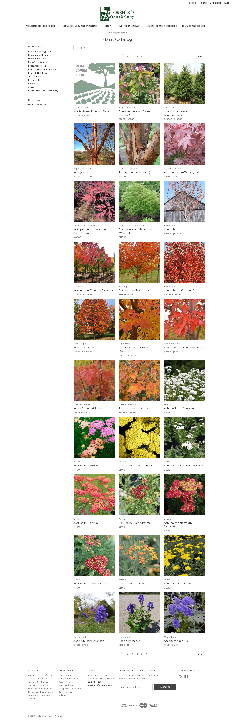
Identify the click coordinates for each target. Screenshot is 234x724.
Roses (31, 83)
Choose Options (94, 86)
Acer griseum (81, 172)
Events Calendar (129, 26)
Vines (31, 87)
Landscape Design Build (40, 692)
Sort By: (78, 47)
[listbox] (94, 47)
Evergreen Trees (37, 65)
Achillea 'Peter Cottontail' (180, 408)
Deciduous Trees (37, 58)
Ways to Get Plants (38, 682)
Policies (62, 695)
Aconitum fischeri (129, 640)
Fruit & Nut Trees (38, 72)
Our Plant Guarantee (39, 695)
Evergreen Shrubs (38, 62)
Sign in (204, 3)
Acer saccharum (83, 347)
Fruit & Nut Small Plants (42, 69)
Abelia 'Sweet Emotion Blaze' (91, 111)
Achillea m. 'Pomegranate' (135, 522)
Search (193, 3)
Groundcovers (36, 76)
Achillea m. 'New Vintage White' (184, 465)
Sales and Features (38, 685)
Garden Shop (65, 682)
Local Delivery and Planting (80, 26)
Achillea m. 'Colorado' (86, 465)
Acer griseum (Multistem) (134, 172)
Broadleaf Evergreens (40, 51)
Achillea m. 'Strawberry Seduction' (178, 524)
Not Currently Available (140, 86)
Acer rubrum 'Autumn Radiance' (93, 290)
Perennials (34, 80)
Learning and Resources (162, 26)
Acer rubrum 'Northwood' (135, 290)
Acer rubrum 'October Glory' (182, 290)
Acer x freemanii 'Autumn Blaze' (184, 347)
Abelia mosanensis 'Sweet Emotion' (135, 113)
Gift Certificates (66, 685)
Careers (32, 698)
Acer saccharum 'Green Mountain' (133, 349)
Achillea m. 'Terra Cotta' (133, 583)
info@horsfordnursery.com (101, 685)
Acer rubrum (172, 229)
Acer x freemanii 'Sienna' (134, 408)
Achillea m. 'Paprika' (85, 522)
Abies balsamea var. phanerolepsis (176, 113)
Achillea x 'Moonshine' (177, 583)
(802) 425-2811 (94, 682)
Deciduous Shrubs (38, 54)
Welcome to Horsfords (41, 26)
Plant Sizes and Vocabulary (43, 90)
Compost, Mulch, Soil (69, 678)
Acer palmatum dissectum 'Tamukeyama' (90, 231)
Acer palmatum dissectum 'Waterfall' (135, 231)
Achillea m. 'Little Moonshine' (137, 465)
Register (217, 3)
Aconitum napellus (176, 640)
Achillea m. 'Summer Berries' (91, 583)
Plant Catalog (65, 675)
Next (200, 56)
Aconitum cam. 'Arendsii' (88, 640)
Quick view (91, 80)
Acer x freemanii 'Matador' (89, 408)
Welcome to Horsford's (40, 675)
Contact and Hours (193, 26)
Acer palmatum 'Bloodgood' (181, 172)
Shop (108, 26)
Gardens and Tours (38, 678)
